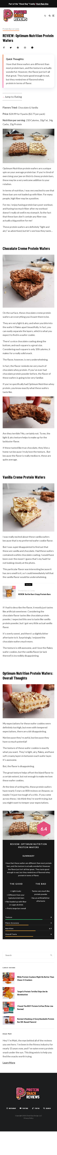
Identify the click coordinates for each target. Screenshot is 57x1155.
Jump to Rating (13, 96)
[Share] (4, 48)
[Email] (25, 48)
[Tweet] (11, 48)
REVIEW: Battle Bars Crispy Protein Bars (34, 594)
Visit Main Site (42, 4)
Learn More (9, 1062)
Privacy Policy (28, 1118)
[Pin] (18, 48)
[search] (51, 955)
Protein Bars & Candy (11, 29)
